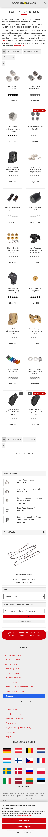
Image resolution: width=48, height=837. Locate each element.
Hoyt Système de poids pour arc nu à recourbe (35, 371)
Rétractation (9, 696)
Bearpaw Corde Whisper (24, 575)
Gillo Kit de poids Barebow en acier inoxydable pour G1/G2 (35, 169)
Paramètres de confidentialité (15, 691)
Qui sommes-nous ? (11, 710)
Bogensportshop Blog (19, 633)
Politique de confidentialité (14, 678)
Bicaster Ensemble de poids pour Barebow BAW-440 (12, 129)
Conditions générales (12, 669)
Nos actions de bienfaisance (14, 714)
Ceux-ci (5, 41)
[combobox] (16, 51)
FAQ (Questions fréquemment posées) (18, 728)
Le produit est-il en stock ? (14, 719)
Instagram (24, 635)
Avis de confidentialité (25, 815)
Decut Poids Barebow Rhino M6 (35, 128)
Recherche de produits (12, 660)
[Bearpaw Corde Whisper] (24, 553)
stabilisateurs (18, 46)
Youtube (36, 635)
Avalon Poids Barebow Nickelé (35, 87)
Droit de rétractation (12, 682)
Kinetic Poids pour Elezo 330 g (13, 370)
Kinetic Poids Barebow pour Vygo (13, 209)
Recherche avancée (24, 622)
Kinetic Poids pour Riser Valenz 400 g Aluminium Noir (12, 291)
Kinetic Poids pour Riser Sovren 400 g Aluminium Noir (12, 169)
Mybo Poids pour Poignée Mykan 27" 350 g (35, 412)
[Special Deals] (44, 532)
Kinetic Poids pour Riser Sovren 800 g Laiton (12, 331)
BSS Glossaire (10, 732)
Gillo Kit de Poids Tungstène (35, 290)
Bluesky (12, 635)
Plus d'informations (24, 832)
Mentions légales (11, 664)
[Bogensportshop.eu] (24, 3)
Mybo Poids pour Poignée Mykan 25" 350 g (12, 412)
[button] (4, 51)
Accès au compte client (13, 655)
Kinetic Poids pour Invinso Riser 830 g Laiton (35, 331)
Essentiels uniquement (24, 827)
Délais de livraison (11, 723)
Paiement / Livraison (12, 673)
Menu (3, 3)
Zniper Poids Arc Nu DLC (35, 209)
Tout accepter (24, 820)
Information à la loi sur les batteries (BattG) (20, 687)
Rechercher (24, 617)
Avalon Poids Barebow (12, 87)
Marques (8, 737)
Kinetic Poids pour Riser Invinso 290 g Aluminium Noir (35, 250)
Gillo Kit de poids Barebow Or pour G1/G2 (13, 250)
